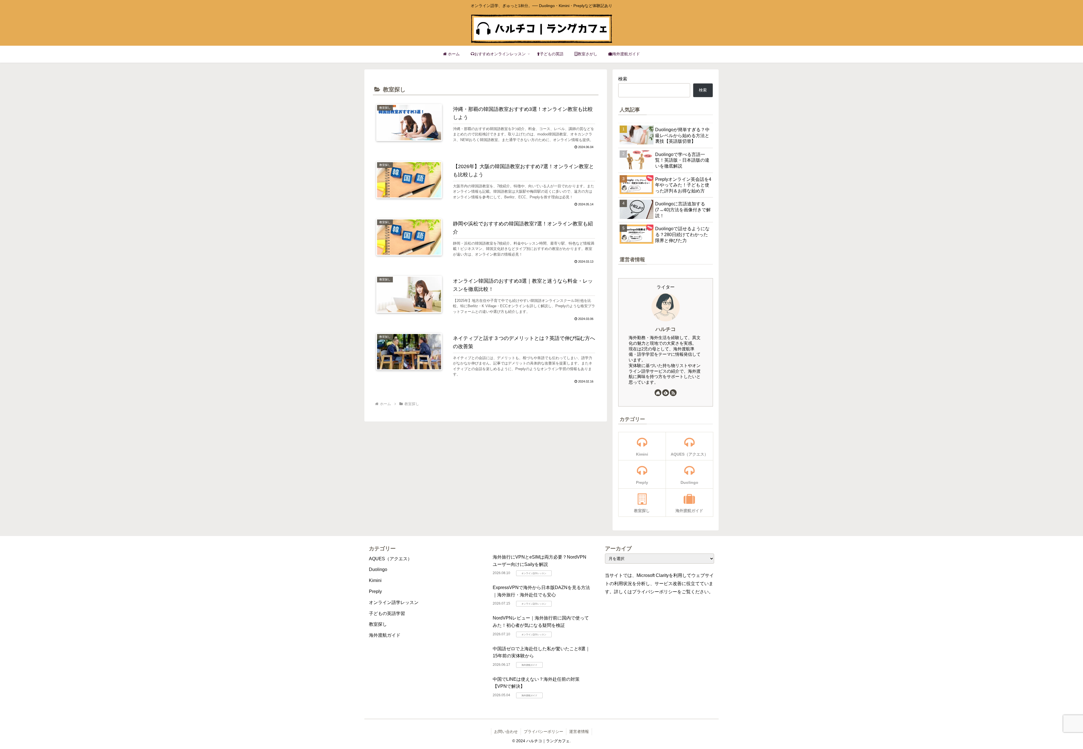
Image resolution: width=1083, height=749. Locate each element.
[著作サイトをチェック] (658, 392)
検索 (622, 78)
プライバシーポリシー (543, 731)
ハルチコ (665, 329)
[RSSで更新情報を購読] (673, 392)
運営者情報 (579, 731)
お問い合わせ (506, 731)
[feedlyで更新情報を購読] (665, 392)
